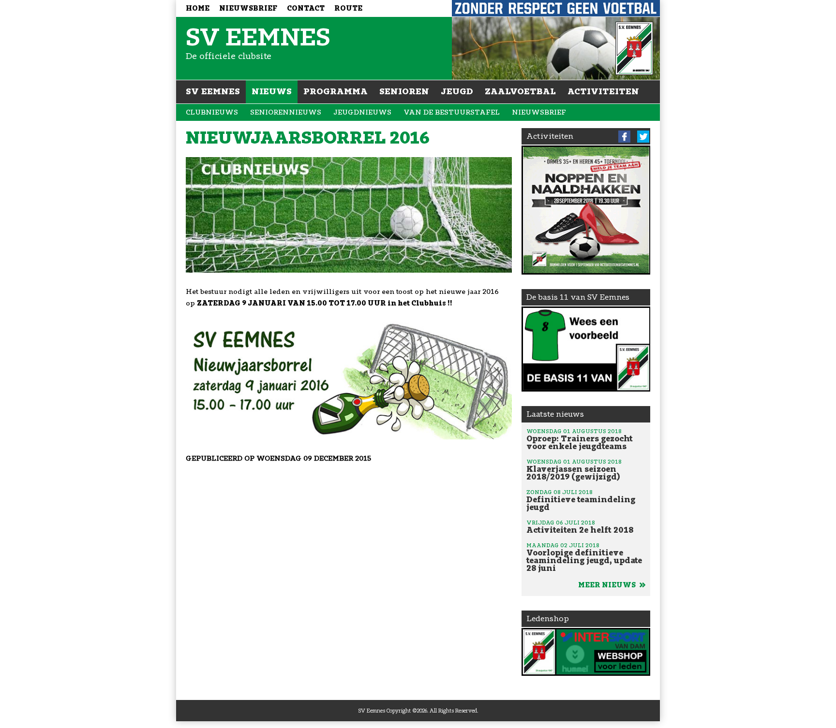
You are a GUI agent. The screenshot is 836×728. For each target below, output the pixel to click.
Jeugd (457, 91)
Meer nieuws (607, 585)
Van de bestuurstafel (451, 112)
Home (197, 8)
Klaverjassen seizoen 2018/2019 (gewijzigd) (574, 470)
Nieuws (272, 91)
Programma (335, 91)
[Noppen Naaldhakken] (586, 210)
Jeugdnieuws (362, 112)
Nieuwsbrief (248, 8)
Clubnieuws (212, 112)
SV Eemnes (213, 91)
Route (348, 8)
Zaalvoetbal (520, 91)
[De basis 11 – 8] (586, 349)
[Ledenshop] (586, 652)
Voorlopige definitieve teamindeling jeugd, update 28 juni (584, 557)
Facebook (624, 137)
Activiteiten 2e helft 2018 (579, 527)
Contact (306, 8)
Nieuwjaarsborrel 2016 (308, 137)
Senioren (404, 91)
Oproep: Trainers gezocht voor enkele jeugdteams (579, 439)
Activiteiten (603, 91)
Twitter (643, 137)
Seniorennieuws (285, 112)
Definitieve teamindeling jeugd (580, 500)
